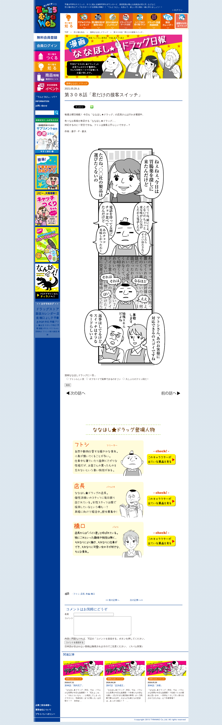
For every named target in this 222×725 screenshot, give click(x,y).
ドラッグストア (47, 309)
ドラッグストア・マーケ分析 (126, 21)
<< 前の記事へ (113, 600)
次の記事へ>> (135, 600)
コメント (69, 618)
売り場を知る (79, 32)
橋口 (42, 317)
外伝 (47, 322)
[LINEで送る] (91, 104)
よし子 (49, 317)
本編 (52, 321)
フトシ (45, 331)
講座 (41, 328)
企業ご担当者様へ (43, 705)
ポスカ (45, 328)
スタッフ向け (51, 325)
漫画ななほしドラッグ (99, 32)
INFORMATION (42, 101)
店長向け (38, 331)
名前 (69, 614)
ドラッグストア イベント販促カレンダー (168, 21)
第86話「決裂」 (155, 685)
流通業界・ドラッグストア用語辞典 (154, 21)
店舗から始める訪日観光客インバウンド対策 (112, 21)
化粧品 (54, 331)
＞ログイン (177, 10)
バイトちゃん (54, 328)
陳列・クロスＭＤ (98, 21)
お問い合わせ (41, 106)
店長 (82, 594)
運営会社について (43, 710)
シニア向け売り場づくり (140, 21)
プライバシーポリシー (45, 714)
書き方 (41, 325)
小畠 (50, 331)
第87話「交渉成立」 (115, 685)
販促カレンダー (46, 313)
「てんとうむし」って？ (46, 97)
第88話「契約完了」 (74, 685)
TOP (66, 32)
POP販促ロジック (84, 21)
